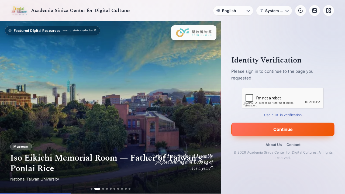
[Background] (314, 10)
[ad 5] (111, 189)
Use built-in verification (283, 115)
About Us (273, 145)
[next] (211, 107)
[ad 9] (126, 189)
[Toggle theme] (300, 10)
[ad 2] (97, 189)
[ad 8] (122, 189)
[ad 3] (103, 189)
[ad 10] (129, 189)
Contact (294, 145)
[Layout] (328, 10)
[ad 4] (107, 189)
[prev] (10, 107)
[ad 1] (91, 189)
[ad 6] (114, 189)
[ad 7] (118, 189)
